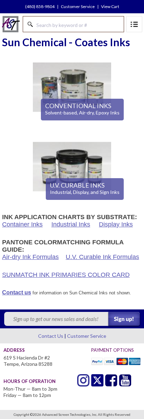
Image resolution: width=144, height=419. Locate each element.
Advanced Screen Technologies (11, 24)
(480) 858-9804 (40, 6)
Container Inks (22, 224)
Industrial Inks (70, 224)
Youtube (125, 380)
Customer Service (78, 6)
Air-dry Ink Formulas (30, 256)
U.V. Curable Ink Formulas (102, 256)
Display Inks (116, 224)
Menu (134, 24)
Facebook (111, 380)
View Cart (110, 6)
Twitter (83, 380)
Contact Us (50, 336)
